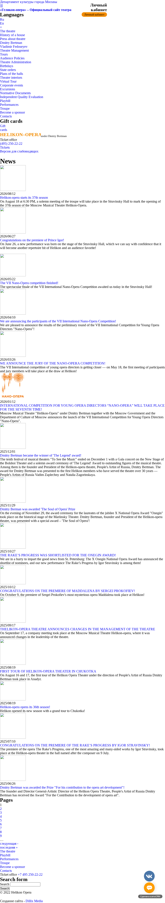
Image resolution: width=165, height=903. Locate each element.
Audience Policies (12, 58)
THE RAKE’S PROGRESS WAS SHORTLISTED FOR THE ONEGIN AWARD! (58, 555)
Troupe (5, 108)
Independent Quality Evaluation (21, 97)
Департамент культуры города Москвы (28, 2)
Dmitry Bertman (11, 43)
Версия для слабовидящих (19, 151)
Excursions (7, 89)
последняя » (9, 847)
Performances (9, 104)
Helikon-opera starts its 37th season (24, 197)
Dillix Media (34, 901)
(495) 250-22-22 (11, 143)
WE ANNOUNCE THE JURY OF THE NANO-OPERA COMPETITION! (52, 363)
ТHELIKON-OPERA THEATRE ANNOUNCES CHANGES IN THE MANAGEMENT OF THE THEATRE (77, 629)
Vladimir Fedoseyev (14, 46)
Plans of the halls (11, 73)
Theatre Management (14, 50)
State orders (8, 70)
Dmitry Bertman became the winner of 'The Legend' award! (40, 455)
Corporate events (11, 85)
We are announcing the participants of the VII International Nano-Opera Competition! (58, 321)
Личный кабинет (94, 14)
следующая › (9, 843)
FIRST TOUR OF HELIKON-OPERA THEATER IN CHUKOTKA (48, 671)
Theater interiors (11, 77)
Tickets (5, 147)
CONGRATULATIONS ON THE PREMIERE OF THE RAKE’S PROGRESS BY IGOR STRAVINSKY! (75, 745)
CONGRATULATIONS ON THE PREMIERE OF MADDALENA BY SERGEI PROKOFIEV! (67, 591)
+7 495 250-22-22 (30, 874)
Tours (4, 54)
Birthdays (6, 66)
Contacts (6, 116)
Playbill (5, 101)
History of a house (12, 35)
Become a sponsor (12, 112)
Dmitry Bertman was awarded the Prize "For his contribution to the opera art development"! (62, 787)
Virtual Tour (8, 81)
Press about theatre (12, 39)
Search (5, 884)
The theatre (7, 31)
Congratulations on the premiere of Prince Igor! (32, 240)
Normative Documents (15, 93)
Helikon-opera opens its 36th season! (25, 707)
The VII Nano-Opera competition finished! (29, 283)
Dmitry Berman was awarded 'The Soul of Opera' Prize (37, 509)
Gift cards (3, 128)
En (2, 23)
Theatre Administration (15, 62)
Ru (2, 19)
